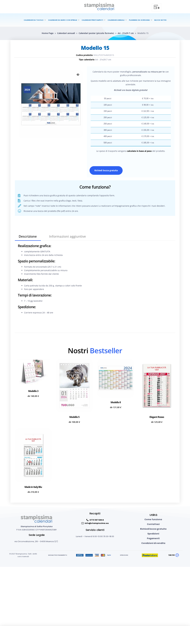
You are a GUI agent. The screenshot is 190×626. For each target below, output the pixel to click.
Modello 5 (74, 417)
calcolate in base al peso (139, 151)
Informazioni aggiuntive (67, 236)
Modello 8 (116, 402)
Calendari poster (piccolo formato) (96, 33)
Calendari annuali (66, 33)
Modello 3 (33, 391)
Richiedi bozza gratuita (106, 170)
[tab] (28, 236)
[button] (78, 74)
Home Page (47, 33)
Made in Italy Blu (33, 487)
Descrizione (28, 236)
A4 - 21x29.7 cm (126, 33)
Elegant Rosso (156, 417)
